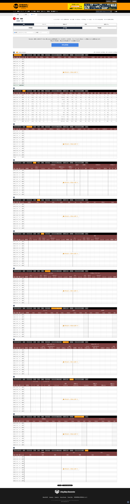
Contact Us (57, 497)
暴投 (99, 93)
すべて (33, 14)
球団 (20, 57)
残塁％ (69, 57)
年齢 (17, 57)
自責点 (79, 93)
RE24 (61, 202)
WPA (39, 55)
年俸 (86, 24)
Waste (52, 312)
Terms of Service (63, 497)
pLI (75, 202)
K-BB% (45, 129)
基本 (24, 55)
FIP (97, 57)
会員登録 (114, 1)
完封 (46, 93)
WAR (87, 55)
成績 (24, 24)
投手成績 (65, 28)
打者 (67, 93)
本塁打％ (59, 57)
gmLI (88, 202)
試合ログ (65, 24)
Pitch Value (48, 55)
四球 (88, 93)
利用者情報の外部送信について (80, 497)
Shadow (39, 312)
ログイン (108, 1)
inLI (81, 202)
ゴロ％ (75, 57)
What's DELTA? (45, 497)
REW (69, 202)
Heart (33, 312)
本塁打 (84, 93)
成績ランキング (20, 11)
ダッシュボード (17, 55)
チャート (44, 24)
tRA (105, 57)
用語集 (48, 11)
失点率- (79, 129)
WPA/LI (103, 202)
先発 (39, 93)
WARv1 (114, 57)
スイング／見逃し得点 (56, 55)
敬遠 (92, 93)
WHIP (63, 129)
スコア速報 (33, 11)
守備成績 (99, 28)
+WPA (53, 202)
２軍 (26, 14)
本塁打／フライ (84, 57)
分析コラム (43, 11)
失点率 (93, 57)
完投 (42, 93)
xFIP (101, 57)
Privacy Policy (70, 497)
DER (65, 57)
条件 (16, 32)
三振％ (47, 57)
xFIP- (89, 129)
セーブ (31, 57)
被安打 (71, 93)
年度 (37, 32)
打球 (35, 55)
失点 (75, 93)
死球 (95, 93)
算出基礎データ (54, 11)
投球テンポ (65, 55)
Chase (46, 312)
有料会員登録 (65, 45)
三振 (107, 93)
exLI (95, 202)
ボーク (102, 93)
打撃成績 (30, 28)
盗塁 (110, 93)
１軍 (17, 14)
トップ (14, 11)
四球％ (53, 57)
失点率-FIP (105, 129)
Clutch (112, 202)
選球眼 (71, 55)
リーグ (22, 57)
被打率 (58, 129)
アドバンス (29, 55)
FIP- (84, 129)
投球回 (41, 57)
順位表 (38, 11)
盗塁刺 (114, 93)
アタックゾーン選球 (79, 55)
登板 (37, 57)
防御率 (31, 93)
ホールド (55, 93)
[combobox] (103, 11)
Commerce (51, 497)
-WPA (45, 202)
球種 (42, 55)
